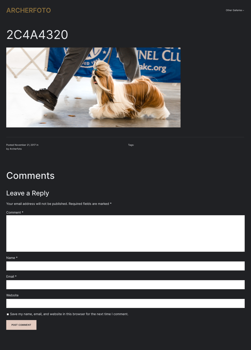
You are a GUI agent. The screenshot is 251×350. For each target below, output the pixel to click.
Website (12, 295)
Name (12, 258)
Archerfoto (28, 10)
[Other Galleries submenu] (243, 10)
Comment (14, 212)
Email (11, 276)
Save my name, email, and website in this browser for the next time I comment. (69, 314)
